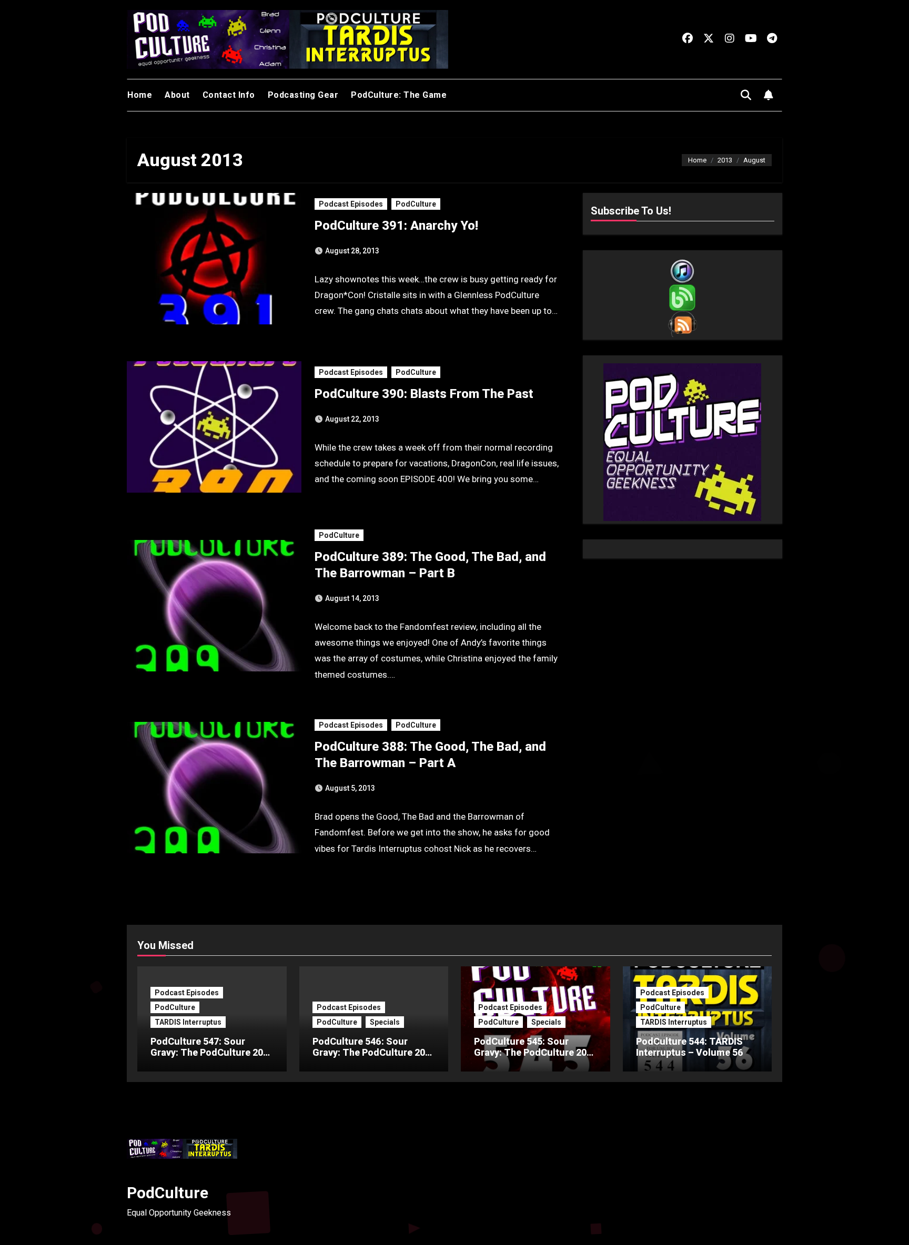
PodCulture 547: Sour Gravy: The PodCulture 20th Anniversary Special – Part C (211, 1058)
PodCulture (416, 204)
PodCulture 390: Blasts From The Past (424, 393)
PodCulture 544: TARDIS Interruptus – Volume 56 (689, 1047)
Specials (385, 1022)
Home (139, 95)
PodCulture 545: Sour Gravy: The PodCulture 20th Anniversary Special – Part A (534, 1058)
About (177, 95)
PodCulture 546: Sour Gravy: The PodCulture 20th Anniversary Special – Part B (373, 1058)
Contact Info (229, 95)
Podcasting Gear (303, 95)
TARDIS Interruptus (188, 1022)
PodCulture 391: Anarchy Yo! (396, 225)
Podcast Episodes (351, 204)
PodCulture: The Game (399, 95)
